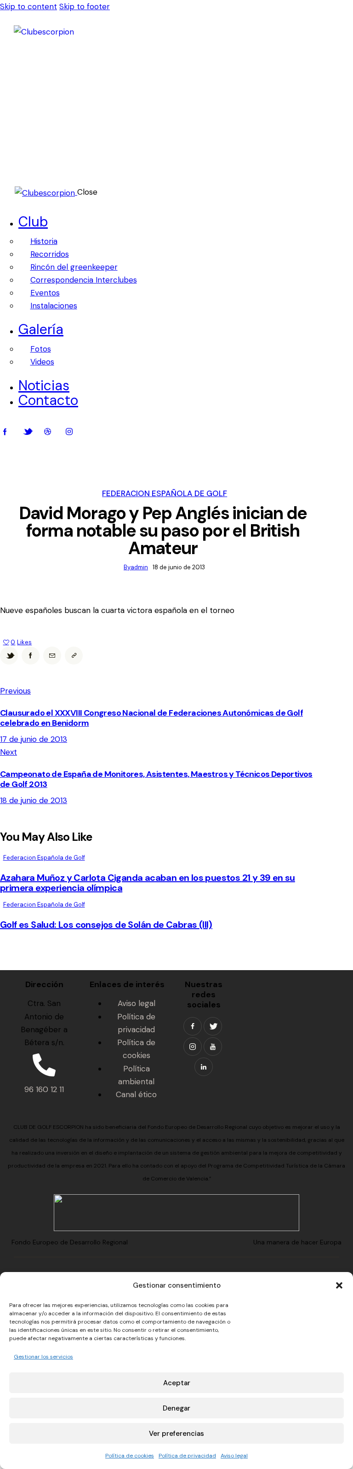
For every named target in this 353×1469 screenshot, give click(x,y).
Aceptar (176, 1383)
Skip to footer (84, 6)
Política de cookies (129, 1455)
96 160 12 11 (44, 1089)
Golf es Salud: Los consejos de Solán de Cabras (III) (106, 925)
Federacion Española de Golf (164, 493)
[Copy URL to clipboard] (74, 656)
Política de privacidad (187, 1455)
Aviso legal (234, 1455)
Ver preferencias (176, 1433)
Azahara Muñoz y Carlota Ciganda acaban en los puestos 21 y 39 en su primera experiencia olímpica (147, 883)
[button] (339, 1285)
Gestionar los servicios (43, 1356)
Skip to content (28, 6)
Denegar (176, 1408)
